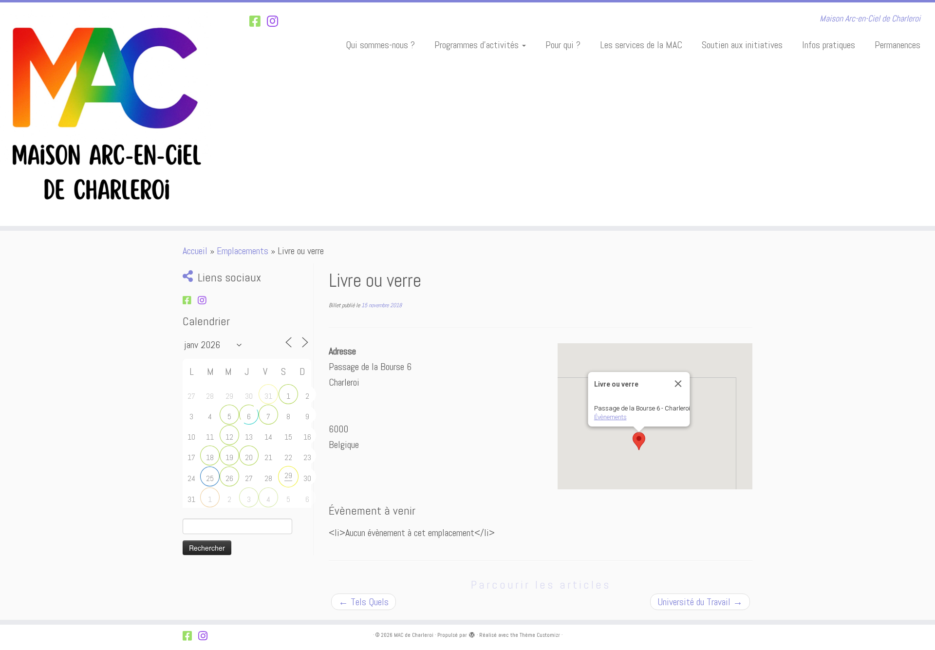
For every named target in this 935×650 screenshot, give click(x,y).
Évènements (610, 417)
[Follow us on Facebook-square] (258, 22)
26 (229, 478)
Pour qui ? (562, 44)
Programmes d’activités (477, 44)
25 (210, 478)
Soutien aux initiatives (742, 44)
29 (288, 475)
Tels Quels (363, 601)
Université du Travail (700, 601)
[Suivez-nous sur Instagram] (275, 22)
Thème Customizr (540, 634)
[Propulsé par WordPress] (471, 633)
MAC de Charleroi (413, 634)
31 (268, 396)
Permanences (897, 44)
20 (249, 457)
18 (210, 457)
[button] (639, 441)
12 (229, 437)
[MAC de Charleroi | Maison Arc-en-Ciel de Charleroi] (108, 114)
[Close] (678, 383)
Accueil (195, 250)
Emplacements (242, 250)
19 (229, 457)
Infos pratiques (828, 44)
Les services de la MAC (641, 44)
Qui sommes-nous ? (380, 44)
